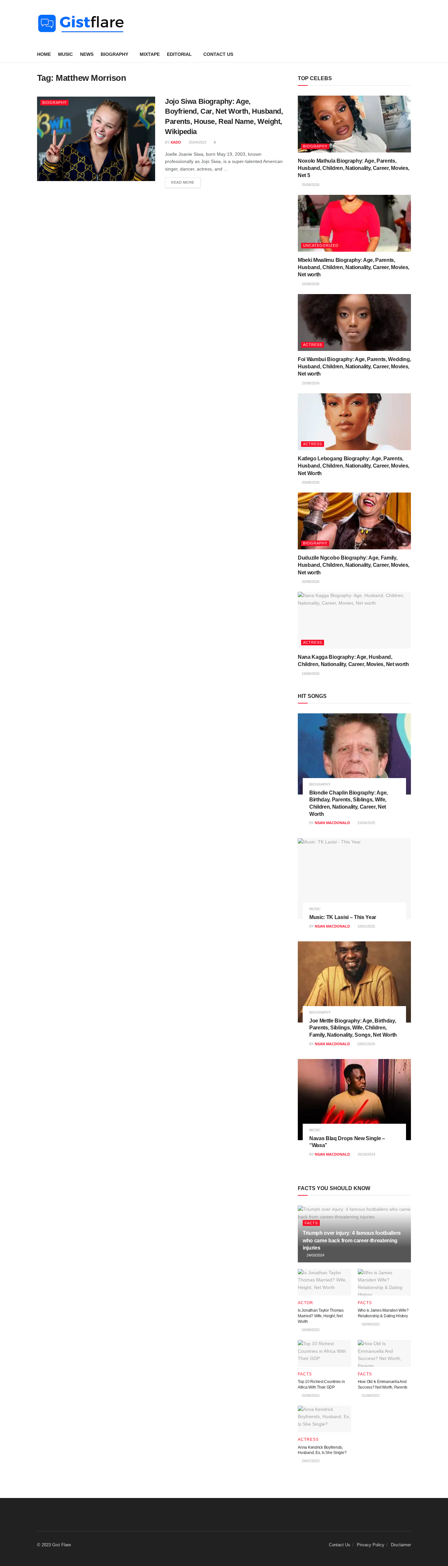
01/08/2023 (370, 1395)
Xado (176, 142)
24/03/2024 (315, 1255)
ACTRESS (312, 345)
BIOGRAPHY (114, 54)
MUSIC (65, 54)
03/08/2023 (370, 1324)
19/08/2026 (310, 674)
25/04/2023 (197, 142)
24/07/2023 (310, 1461)
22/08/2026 (310, 284)
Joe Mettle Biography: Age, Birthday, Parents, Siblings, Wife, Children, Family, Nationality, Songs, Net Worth (353, 1028)
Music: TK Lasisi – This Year (342, 917)
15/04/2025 (365, 823)
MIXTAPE (150, 54)
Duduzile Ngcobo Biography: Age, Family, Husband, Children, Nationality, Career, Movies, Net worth (353, 565)
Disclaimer (401, 1544)
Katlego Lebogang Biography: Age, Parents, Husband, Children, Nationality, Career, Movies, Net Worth (353, 466)
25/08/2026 (310, 185)
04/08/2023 (310, 1330)
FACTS (311, 1223)
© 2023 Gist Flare (54, 1544)
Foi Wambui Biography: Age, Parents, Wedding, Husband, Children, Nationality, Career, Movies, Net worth (354, 367)
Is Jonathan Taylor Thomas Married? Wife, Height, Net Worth (321, 1316)
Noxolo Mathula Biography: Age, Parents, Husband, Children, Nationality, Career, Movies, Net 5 (353, 168)
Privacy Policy (370, 1544)
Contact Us (218, 54)
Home (44, 54)
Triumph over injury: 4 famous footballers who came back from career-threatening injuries (352, 1240)
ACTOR (305, 1303)
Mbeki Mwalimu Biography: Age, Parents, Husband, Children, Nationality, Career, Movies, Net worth (353, 267)
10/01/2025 (365, 926)
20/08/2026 (310, 482)
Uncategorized (320, 245)
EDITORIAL (179, 54)
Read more (182, 182)
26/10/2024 (365, 1154)
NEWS (86, 54)
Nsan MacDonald (332, 823)
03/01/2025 (365, 1044)
